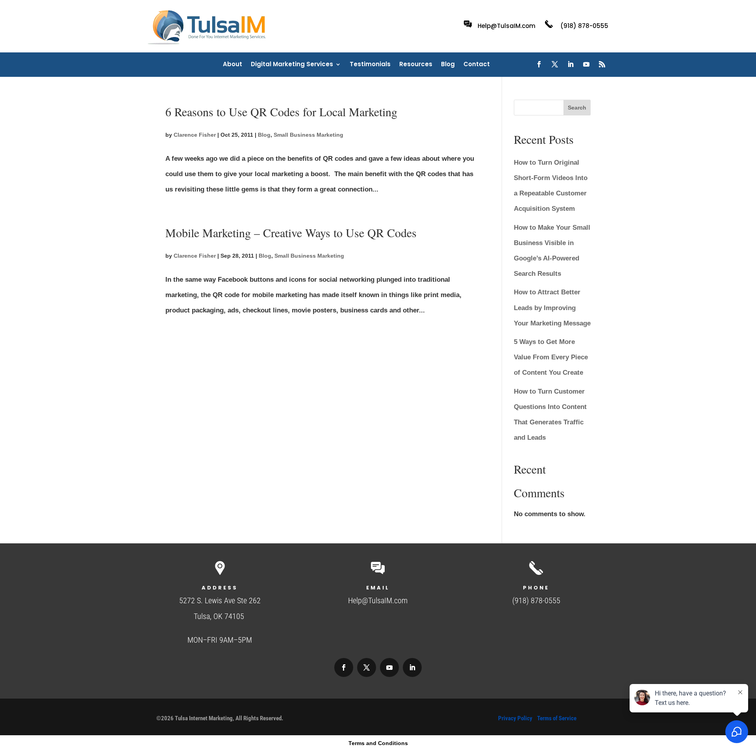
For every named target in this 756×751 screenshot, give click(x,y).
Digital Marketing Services (292, 64)
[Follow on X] (554, 64)
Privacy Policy (515, 718)
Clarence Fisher (195, 135)
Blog (448, 64)
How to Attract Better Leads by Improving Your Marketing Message (552, 307)
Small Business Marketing (308, 135)
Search (577, 107)
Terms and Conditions (378, 743)
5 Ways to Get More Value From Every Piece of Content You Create (551, 357)
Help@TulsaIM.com (507, 26)
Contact (476, 64)
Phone (536, 587)
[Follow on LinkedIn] (570, 64)
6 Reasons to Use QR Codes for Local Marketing (281, 111)
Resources (415, 64)
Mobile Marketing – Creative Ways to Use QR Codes (291, 232)
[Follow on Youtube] (586, 64)
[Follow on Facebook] (539, 64)
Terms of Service (556, 718)
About (232, 64)
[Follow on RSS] (602, 64)
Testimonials (370, 64)
